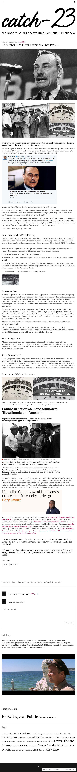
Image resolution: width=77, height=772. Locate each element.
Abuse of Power (6, 734)
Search (74, 2)
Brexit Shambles (65, 734)
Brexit (8, 716)
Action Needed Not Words (24, 733)
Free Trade (60, 737)
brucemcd (5, 42)
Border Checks (52, 734)
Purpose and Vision (15, 746)
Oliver (34, 741)
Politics (33, 717)
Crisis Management (10, 737)
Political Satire (42, 741)
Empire (27, 582)
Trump (36, 750)
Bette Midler (45, 734)
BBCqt (40, 734)
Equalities (22, 42)
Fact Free (44, 737)
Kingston (13, 741)
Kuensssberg (19, 741)
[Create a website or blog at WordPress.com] (38, 766)
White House (52, 750)
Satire (26, 750)
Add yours (34, 594)
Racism (40, 582)
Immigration (72, 737)
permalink (58, 582)
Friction (67, 737)
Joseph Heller (6, 741)
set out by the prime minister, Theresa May (48, 522)
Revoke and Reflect (16, 750)
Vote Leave (43, 750)
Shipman (30, 750)
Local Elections (26, 741)
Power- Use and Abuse (48, 717)
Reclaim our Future (33, 746)
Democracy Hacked (23, 737)
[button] (25, 120)
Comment (69, 623)
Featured (34, 582)
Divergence (31, 737)
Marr (31, 741)
